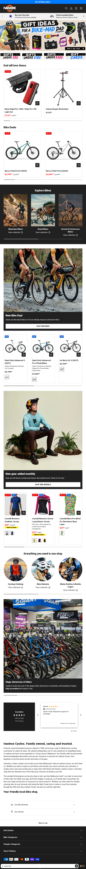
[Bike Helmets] (43, 569)
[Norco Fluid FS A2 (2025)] (63, 150)
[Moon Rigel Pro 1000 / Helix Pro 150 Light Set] (22, 88)
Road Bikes (43, 229)
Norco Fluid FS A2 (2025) (57, 171)
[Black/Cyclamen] (40, 540)
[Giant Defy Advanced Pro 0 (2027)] (43, 346)
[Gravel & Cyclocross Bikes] (70, 210)
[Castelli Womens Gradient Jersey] (15, 505)
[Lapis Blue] (12, 533)
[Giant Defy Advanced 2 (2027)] (15, 346)
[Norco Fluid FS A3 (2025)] (22, 150)
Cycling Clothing (15, 584)
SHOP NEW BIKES (43, 326)
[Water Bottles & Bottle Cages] (70, 569)
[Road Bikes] (43, 210)
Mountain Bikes (15, 229)
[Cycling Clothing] (15, 569)
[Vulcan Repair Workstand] (63, 88)
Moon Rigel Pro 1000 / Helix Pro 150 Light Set (20, 110)
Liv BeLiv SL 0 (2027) (69, 360)
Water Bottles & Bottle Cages (70, 585)
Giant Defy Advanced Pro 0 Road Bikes (41, 361)
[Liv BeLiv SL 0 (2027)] (70, 346)
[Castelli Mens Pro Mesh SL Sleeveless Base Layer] (70, 505)
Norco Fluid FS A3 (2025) (16, 171)
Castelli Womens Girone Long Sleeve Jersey (42, 520)
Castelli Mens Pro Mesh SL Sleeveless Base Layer (70, 521)
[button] (38, 715)
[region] (59, 715)
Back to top (43, 823)
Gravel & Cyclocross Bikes (70, 230)
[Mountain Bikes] (15, 210)
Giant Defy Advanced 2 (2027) (15, 361)
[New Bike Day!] (43, 280)
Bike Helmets (43, 584)
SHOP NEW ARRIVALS (43, 484)
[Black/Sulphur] (45, 540)
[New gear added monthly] (43, 430)
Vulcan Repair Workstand (57, 109)
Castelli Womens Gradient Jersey (12, 520)
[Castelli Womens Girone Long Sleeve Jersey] (43, 505)
